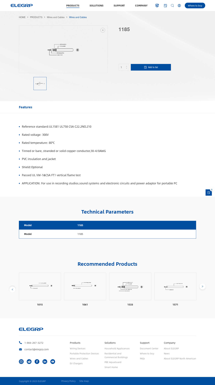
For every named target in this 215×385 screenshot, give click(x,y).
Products (75, 343)
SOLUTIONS (96, 5)
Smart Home (111, 367)
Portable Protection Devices (84, 353)
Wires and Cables (56, 17)
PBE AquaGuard (113, 362)
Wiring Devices (77, 348)
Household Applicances (117, 348)
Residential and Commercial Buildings (116, 355)
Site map (84, 381)
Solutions (110, 343)
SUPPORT (119, 5)
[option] (63, 49)
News (167, 353)
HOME (22, 17)
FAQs (142, 358)
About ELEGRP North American (180, 358)
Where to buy (195, 5)
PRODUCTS (72, 5)
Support (144, 343)
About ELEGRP (171, 348)
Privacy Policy (68, 381)
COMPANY (141, 5)
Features (25, 106)
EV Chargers (76, 363)
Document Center (149, 348)
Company (169, 343)
